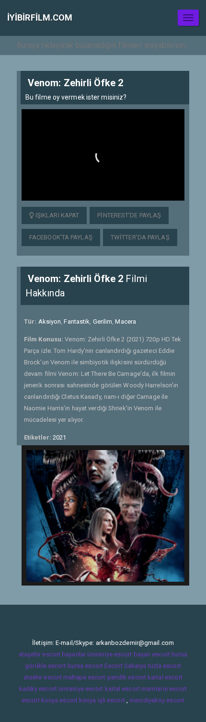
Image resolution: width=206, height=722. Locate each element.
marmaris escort (164, 688)
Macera (125, 321)
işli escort (111, 700)
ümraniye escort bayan (118, 654)
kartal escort (165, 677)
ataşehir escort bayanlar (52, 654)
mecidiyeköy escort (156, 700)
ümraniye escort (80, 688)
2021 (59, 437)
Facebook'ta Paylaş (60, 237)
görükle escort (45, 665)
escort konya (40, 700)
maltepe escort (84, 677)
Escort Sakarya (125, 665)
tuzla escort (164, 665)
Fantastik (77, 321)
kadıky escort (38, 688)
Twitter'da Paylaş (140, 237)
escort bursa (169, 654)
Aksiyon (49, 321)
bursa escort (85, 665)
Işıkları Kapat (57, 215)
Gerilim (103, 321)
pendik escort (126, 677)
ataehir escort (42, 677)
